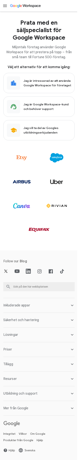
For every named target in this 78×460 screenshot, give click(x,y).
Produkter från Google (18, 440)
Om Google (37, 434)
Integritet (9, 434)
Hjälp (40, 440)
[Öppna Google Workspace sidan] (25, 5)
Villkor (23, 434)
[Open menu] (5, 6)
